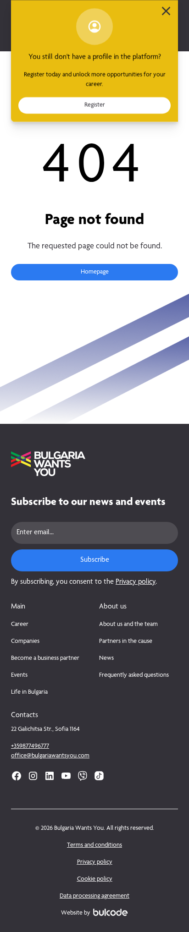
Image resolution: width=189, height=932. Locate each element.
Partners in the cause (125, 641)
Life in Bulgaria (29, 692)
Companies (25, 641)
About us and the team (128, 624)
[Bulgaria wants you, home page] (94, 463)
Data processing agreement (94, 896)
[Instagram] (33, 775)
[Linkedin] (49, 775)
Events (19, 675)
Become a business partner (45, 658)
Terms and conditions (94, 845)
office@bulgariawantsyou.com (50, 756)
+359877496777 (30, 746)
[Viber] (82, 775)
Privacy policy (136, 582)
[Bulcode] (110, 912)
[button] (94, 272)
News (106, 658)
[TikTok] (99, 775)
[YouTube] (66, 775)
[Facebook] (16, 775)
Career (19, 624)
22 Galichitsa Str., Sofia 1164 (45, 729)
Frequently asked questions (134, 675)
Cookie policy (94, 879)
